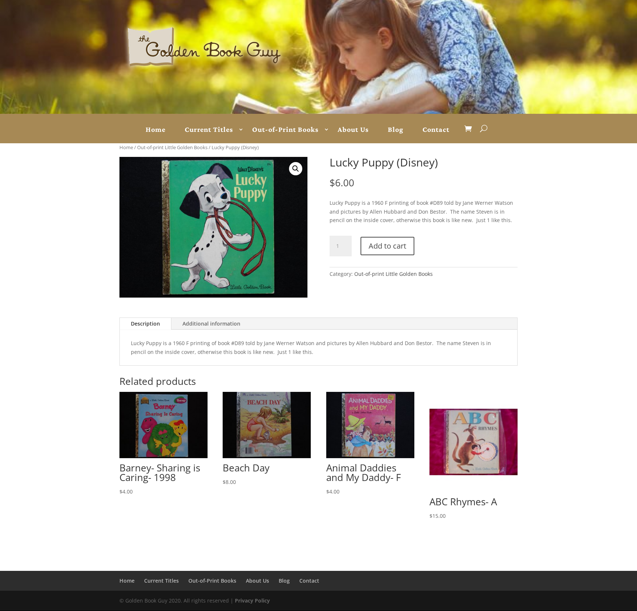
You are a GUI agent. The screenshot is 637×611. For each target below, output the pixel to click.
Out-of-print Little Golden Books (172, 147)
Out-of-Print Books (285, 129)
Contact (435, 129)
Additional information (211, 323)
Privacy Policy (252, 600)
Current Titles (209, 129)
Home (156, 129)
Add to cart (387, 246)
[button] (295, 168)
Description (145, 323)
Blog (395, 129)
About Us (353, 129)
